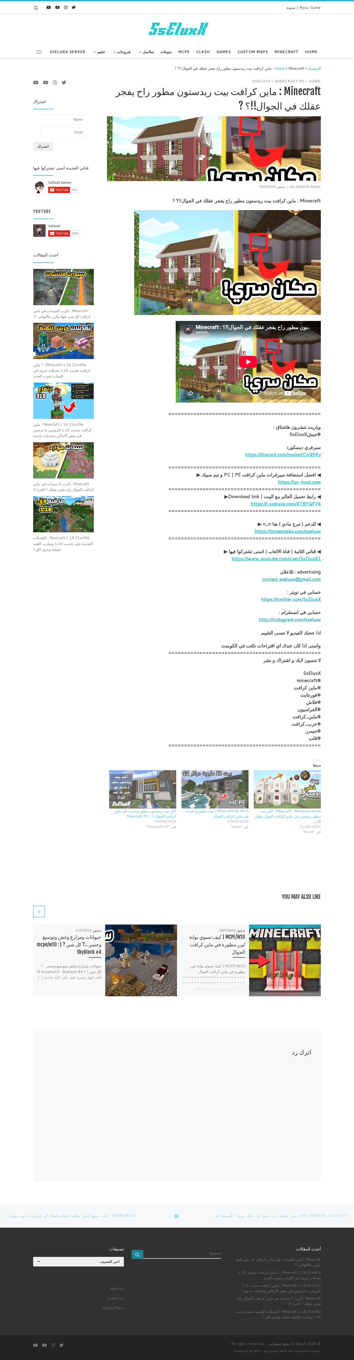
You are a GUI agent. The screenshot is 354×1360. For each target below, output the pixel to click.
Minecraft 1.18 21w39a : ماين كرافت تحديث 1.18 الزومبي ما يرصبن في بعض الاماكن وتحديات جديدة (281, 1288)
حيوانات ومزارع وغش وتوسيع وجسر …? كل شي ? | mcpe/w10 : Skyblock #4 (69, 944)
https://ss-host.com (299, 481)
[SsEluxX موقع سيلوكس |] (177, 29)
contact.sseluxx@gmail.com (291, 579)
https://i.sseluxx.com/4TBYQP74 (286, 503)
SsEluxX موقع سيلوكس (287, 1343)
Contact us (115, 1298)
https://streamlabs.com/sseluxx (288, 531)
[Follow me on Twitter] (74, 7)
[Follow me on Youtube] (57, 7)
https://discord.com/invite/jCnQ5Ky (283, 454)
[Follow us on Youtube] (48, 7)
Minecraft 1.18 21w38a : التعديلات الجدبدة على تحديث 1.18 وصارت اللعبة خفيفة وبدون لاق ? (278, 1314)
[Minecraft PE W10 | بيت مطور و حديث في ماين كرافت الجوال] (215, 789)
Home (279, 68)
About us (117, 1288)
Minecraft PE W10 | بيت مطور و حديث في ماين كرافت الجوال (217, 813)
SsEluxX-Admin (308, 187)
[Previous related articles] (52, 911)
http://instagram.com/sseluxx (290, 619)
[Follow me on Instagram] (65, 7)
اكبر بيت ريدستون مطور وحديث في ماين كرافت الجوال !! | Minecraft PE (145, 813)
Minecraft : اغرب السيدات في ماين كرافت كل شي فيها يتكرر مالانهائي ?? (278, 1262)
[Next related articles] (39, 911)
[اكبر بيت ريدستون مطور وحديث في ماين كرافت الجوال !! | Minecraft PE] (142, 789)
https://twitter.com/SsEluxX (291, 599)
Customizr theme (307, 1351)
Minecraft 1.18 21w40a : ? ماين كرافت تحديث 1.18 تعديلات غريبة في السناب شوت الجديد (279, 1275)
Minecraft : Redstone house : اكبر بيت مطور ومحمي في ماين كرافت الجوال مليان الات (287, 816)
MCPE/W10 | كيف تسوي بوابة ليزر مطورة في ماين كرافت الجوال (217, 944)
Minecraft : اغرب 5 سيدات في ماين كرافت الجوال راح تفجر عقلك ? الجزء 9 (279, 1301)
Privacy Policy (113, 1307)
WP (257, 1351)
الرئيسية (314, 68)
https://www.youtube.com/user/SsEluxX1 (276, 558)
